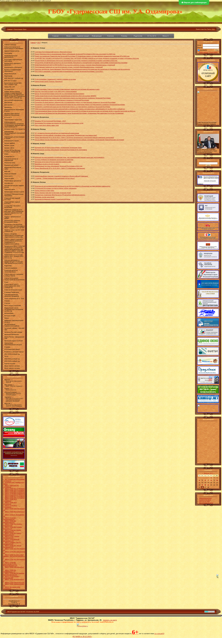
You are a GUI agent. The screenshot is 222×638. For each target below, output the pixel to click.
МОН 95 (7, 380)
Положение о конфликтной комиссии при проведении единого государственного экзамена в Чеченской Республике (72, 107)
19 (202, 485)
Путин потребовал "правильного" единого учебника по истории (55, 79)
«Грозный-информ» (10, 392)
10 (217, 480)
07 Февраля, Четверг (38, 143)
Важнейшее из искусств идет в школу (47, 164)
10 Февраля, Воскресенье (40, 117)
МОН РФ (7, 403)
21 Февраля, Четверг (38, 48)
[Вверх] (217, 576)
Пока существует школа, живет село (47, 125)
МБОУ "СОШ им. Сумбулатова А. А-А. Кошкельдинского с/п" (10, 564)
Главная (9, 29)
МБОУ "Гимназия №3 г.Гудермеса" (11, 486)
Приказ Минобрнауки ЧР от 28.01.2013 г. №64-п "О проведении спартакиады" (60, 168)
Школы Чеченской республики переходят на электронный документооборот (59, 93)
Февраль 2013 (208, 473)
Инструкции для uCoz (206, 503)
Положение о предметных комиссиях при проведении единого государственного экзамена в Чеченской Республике (73, 98)
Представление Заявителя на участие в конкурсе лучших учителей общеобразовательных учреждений (69, 67)
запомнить (203, 50)
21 (208, 485)
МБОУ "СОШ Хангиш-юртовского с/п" (11, 577)
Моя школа (8, 385)
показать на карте (110, 620)
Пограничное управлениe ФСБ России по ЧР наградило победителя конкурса (60, 195)
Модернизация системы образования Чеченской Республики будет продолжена (61, 149)
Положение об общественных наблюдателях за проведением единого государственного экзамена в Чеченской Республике (75, 102)
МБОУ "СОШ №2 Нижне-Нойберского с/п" (12, 533)
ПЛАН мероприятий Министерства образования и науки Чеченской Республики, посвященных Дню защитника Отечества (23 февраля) (79, 113)
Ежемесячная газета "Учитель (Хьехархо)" (49, 81)
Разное (6, 388)
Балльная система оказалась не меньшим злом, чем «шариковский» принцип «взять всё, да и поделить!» (69, 157)
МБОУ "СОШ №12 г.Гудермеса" (10, 506)
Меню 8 (165, 36)
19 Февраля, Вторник (38, 85)
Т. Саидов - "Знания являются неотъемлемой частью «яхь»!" (55, 178)
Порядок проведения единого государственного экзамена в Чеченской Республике (62, 100)
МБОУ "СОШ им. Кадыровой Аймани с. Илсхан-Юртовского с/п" (14, 556)
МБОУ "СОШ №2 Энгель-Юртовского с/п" (12, 546)
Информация (97, 36)
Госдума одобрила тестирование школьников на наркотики (54, 159)
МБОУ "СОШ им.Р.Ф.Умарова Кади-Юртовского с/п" (13, 574)
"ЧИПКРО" (7, 397)
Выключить (27, 1)
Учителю (110, 36)
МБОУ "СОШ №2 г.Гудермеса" (15, 490)
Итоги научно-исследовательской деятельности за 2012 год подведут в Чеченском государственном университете (72, 186)
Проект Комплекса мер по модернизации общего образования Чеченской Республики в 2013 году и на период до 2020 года (75, 54)
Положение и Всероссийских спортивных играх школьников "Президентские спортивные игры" (66, 135)
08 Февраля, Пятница (38, 129)
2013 (38, 42)
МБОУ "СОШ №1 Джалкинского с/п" (9, 518)
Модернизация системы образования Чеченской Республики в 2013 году (58, 166)
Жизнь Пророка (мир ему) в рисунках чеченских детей (53, 192)
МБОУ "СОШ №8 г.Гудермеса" (15, 498)
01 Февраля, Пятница (38, 182)
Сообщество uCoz (205, 499)
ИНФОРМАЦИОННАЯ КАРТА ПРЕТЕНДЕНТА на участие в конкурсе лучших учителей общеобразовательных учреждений (75, 65)
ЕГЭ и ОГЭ (151, 36)
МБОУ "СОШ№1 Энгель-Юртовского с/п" (12, 543)
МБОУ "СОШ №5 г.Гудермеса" (15, 494)
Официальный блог (205, 498)
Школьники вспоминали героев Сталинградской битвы (52, 199)
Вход (24, 29)
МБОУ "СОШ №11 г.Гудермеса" (10, 503)
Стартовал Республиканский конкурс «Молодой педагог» (53, 52)
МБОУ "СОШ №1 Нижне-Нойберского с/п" (12, 530)
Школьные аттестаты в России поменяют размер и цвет (53, 162)
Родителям (138, 36)
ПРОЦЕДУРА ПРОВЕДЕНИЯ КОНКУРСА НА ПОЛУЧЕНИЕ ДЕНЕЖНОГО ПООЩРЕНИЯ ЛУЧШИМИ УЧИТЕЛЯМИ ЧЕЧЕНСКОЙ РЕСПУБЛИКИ (81, 63)
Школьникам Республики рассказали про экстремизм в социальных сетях (59, 123)
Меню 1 (69, 36)
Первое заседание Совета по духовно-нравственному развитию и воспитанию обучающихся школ (67, 89)
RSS (213, 29)
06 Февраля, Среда (37, 153)
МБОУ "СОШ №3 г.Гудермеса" (15, 491)
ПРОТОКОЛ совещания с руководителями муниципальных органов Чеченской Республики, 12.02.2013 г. (69, 71)
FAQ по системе (204, 501)
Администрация (83, 36)
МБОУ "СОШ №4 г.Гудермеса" (15, 493)
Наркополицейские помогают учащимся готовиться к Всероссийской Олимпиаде (61, 176)
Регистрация (18, 29)
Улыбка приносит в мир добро (44, 190)
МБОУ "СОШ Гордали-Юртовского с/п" (11, 537)
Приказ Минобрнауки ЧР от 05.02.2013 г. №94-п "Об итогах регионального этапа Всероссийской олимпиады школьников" (74, 137)
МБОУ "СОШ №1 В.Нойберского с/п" (9, 570)
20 (205, 485)
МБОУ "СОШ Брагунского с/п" (15, 582)
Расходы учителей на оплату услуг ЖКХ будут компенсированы (56, 91)
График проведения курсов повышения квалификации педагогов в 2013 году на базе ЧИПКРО (65, 96)
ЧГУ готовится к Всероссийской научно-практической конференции (57, 133)
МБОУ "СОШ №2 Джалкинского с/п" (9, 521)
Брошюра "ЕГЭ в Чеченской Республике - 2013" (50, 121)
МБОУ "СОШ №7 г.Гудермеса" (15, 496)
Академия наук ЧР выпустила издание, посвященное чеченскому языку (58, 147)
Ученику (124, 36)
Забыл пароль (203, 52)
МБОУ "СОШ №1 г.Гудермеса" (15, 488)
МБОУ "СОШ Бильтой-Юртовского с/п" (11, 540)
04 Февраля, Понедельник (40, 172)
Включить (34, 1)
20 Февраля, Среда (37, 75)
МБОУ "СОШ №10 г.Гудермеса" (10, 500)
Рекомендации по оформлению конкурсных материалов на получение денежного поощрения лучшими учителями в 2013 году (76, 60)
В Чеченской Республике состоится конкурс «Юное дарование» (56, 188)
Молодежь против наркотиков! (44, 197)
